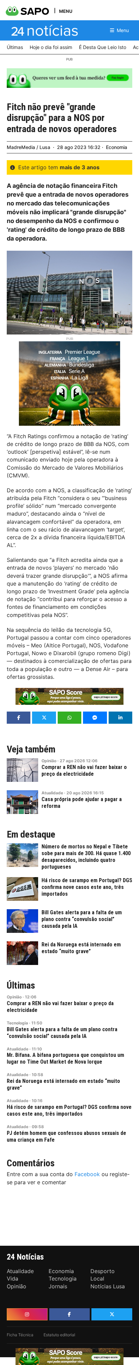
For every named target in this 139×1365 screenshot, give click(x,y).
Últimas (21, 985)
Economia (116, 147)
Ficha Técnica (20, 1334)
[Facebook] (69, 1314)
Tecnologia (17, 1022)
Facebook (87, 1174)
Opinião (48, 760)
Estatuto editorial (59, 1334)
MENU (65, 11)
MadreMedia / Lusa (28, 147)
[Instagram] (27, 1314)
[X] (111, 1314)
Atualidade (52, 792)
